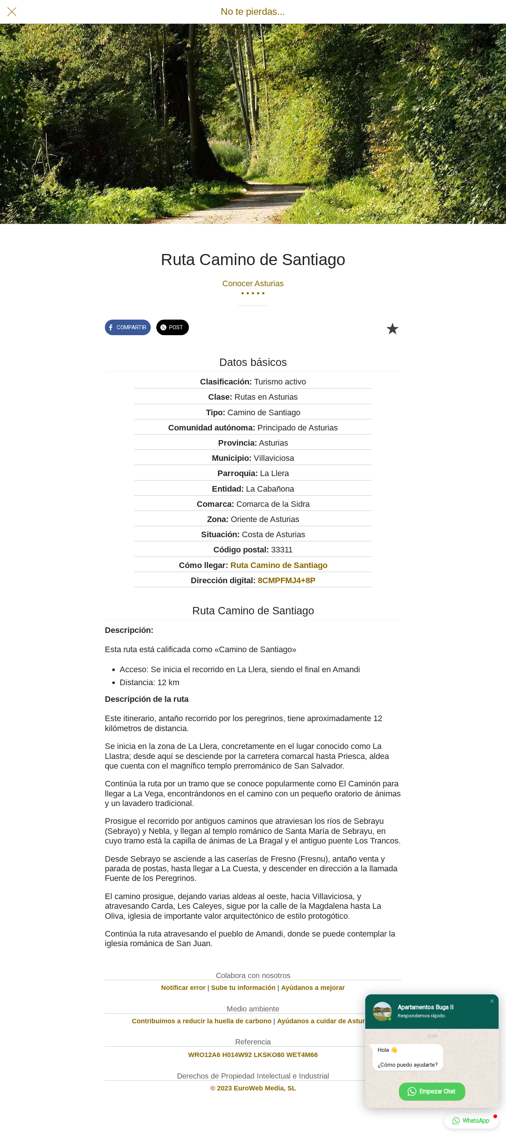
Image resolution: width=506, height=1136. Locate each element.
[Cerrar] (11, 11)
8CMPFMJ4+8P (287, 580)
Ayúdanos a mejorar (313, 987)
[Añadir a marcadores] (392, 328)
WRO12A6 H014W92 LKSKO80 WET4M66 (253, 1055)
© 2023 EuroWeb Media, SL (253, 1088)
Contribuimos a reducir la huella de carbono (202, 1021)
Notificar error (183, 987)
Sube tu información (243, 987)
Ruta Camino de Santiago (278, 565)
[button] (492, 1001)
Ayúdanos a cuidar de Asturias (325, 1021)
